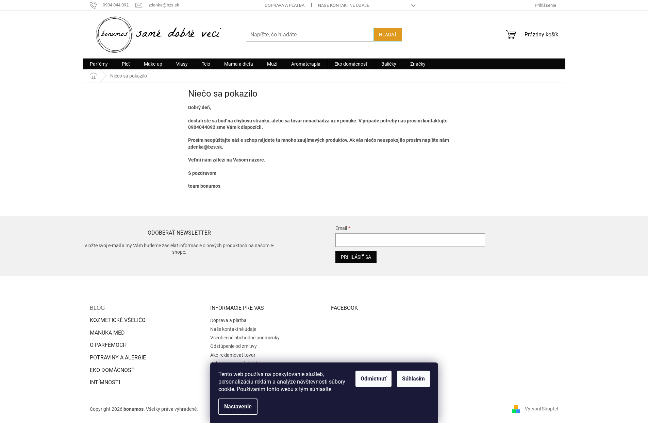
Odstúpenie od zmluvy (233, 346)
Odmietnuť (373, 378)
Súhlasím (413, 378)
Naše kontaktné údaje (343, 5)
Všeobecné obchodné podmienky (245, 337)
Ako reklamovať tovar (232, 355)
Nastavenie (238, 406)
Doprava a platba (284, 5)
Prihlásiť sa (356, 257)
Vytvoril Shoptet (542, 408)
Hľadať (388, 34)
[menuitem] (99, 63)
